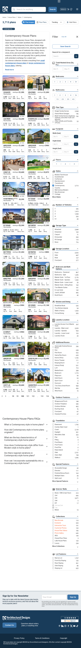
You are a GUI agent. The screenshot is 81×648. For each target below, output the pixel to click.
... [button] (9, 396)
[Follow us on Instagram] (65, 626)
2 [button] (2, 396)
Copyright (63, 638)
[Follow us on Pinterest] (59, 626)
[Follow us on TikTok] (77, 626)
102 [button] (33, 396)
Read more (9, 70)
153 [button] (42, 396)
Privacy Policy (19, 638)
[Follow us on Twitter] (71, 626)
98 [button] (13, 396)
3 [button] (5, 396)
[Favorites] (68, 9)
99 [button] (17, 396)
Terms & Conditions (42, 638)
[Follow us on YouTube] (74, 626)
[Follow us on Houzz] (62, 626)
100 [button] (22, 396)
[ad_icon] (5, 9)
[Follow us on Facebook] (68, 626)
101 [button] (27, 396)
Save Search (65, 47)
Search (52, 9)
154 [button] (47, 396)
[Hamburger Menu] (77, 9)
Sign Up (73, 597)
